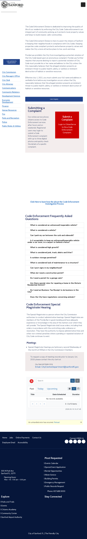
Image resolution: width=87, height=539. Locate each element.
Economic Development (7, 101)
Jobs (11, 438)
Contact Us (36, 438)
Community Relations (11, 92)
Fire (3, 114)
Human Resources (9, 110)
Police (4, 122)
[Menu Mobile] (83, 4)
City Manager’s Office (11, 76)
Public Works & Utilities (11, 126)
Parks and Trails (7, 502)
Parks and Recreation (10, 118)
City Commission (9, 72)
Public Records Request (54, 486)
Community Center (9, 513)
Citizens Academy (8, 509)
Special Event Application (55, 467)
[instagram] (71, 441)
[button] (54, 225)
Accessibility (23, 442)
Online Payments (23, 438)
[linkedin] (83, 441)
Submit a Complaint (67, 118)
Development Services (11, 96)
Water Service (50, 475)
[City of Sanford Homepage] (17, 462)
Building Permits (51, 479)
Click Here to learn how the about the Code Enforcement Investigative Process (54, 203)
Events (4, 506)
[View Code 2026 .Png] (54, 179)
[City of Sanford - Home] (12, 4)
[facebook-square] (66, 441)
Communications (9, 88)
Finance (5, 106)
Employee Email (8, 442)
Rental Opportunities (53, 471)
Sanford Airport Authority (11, 517)
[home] (79, 441)
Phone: (56, 491)
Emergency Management (55, 482)
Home (4, 438)
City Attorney (7, 84)
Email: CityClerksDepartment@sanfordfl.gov (57, 366)
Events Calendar (51, 463)
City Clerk (6, 80)
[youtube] (75, 441)
